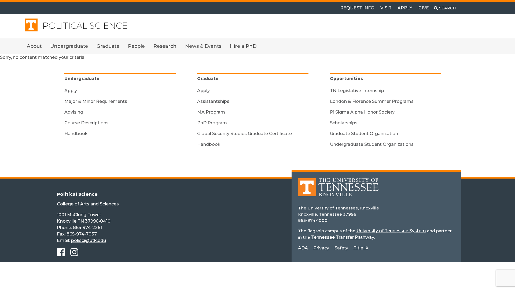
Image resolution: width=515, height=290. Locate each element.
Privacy (321, 248)
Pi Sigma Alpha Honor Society (362, 112)
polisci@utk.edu (88, 240)
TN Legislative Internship (357, 90)
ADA (303, 248)
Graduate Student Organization (364, 133)
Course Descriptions (86, 122)
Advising (73, 112)
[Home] (338, 191)
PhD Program (212, 122)
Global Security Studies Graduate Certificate (244, 133)
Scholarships (344, 122)
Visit (386, 7)
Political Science (85, 25)
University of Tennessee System (391, 230)
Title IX (361, 248)
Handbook (76, 133)
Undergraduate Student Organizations (372, 144)
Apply (405, 7)
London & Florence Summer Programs (372, 101)
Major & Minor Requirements (95, 101)
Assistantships (213, 101)
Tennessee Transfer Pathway (342, 237)
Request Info (357, 7)
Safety (341, 248)
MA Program (211, 112)
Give (423, 7)
